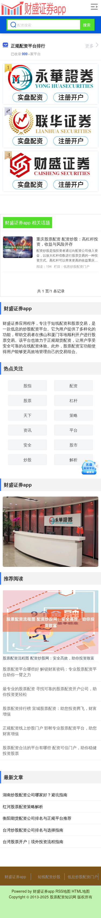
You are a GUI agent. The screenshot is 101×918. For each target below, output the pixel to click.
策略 (73, 415)
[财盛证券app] (33, 8)
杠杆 (73, 400)
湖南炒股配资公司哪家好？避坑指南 (35, 794)
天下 (27, 415)
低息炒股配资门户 (83, 876)
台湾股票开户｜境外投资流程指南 (33, 841)
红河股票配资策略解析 (23, 806)
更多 (89, 46)
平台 (73, 430)
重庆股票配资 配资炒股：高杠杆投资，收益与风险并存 (67, 241)
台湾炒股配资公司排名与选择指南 (33, 830)
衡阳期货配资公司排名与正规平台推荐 (37, 818)
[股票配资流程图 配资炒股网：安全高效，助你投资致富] (50, 621)
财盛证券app (15, 876)
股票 (27, 400)
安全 (27, 445)
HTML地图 (81, 891)
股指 (27, 385)
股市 (73, 445)
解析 (73, 459)
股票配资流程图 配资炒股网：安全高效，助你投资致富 (48, 658)
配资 (73, 385)
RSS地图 (63, 891)
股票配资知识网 (63, 896)
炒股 (27, 459)
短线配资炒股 (49, 876)
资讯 (27, 430)
